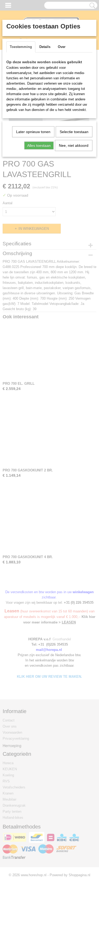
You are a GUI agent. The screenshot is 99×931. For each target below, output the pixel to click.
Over (61, 47)
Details (44, 47)
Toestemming (21, 47)
